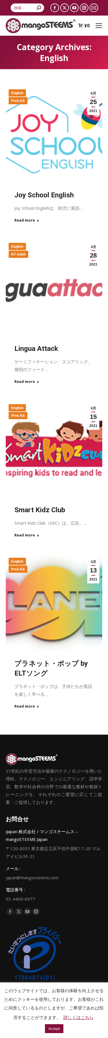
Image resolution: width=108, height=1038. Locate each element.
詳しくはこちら (78, 1017)
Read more (24, 220)
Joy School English (44, 195)
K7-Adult (18, 254)
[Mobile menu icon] (98, 25)
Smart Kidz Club (39, 510)
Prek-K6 (18, 101)
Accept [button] (54, 1028)
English (17, 93)
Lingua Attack (36, 349)
